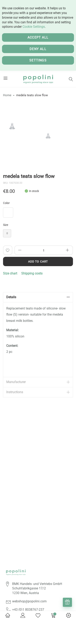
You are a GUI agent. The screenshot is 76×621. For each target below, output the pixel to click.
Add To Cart (38, 261)
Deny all (38, 49)
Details (11, 297)
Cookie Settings (33, 27)
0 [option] (7, 233)
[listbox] (38, 213)
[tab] (38, 297)
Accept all (38, 37)
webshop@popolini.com (29, 601)
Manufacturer (16, 382)
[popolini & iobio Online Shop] (38, 79)
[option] (12, 124)
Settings (38, 60)
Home (7, 95)
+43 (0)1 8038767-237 (28, 609)
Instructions (14, 392)
